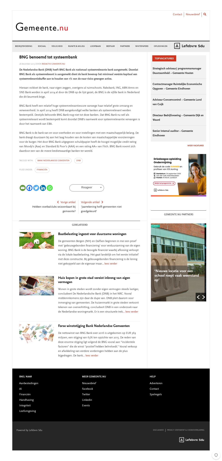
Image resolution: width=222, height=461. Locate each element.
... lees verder (109, 263)
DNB (78, 161)
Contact (177, 14)
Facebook (87, 389)
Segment (176, 226)
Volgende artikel (90, 202)
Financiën (42, 170)
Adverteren (156, 383)
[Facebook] (29, 188)
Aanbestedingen (28, 383)
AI (20, 389)
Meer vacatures (195, 146)
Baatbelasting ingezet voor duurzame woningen (92, 234)
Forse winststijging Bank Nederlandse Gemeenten (94, 326)
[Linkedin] (43, 188)
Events (86, 405)
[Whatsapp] (50, 188)
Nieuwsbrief (193, 14)
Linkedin (87, 400)
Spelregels (156, 394)
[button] (198, 297)
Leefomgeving (27, 411)
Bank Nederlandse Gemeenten (53, 161)
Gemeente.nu (42, 29)
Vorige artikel (68, 202)
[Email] (23, 188)
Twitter (86, 394)
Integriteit (25, 405)
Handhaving (26, 400)
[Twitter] (36, 188)
